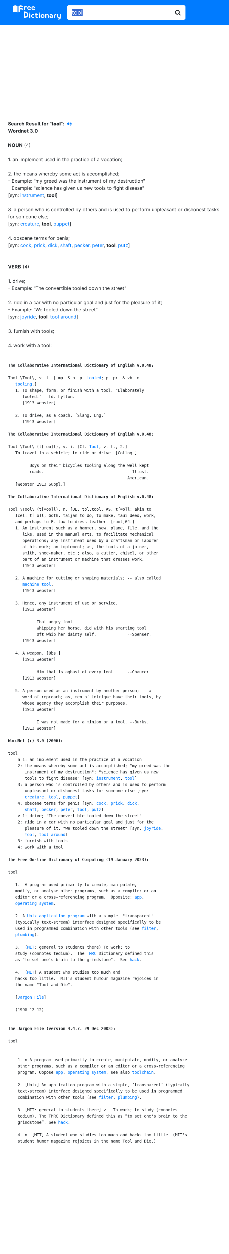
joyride (28, 317)
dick (53, 245)
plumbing (24, 934)
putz (123, 245)
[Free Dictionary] (37, 12)
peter (98, 245)
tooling (23, 384)
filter (149, 928)
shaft (66, 245)
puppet (61, 224)
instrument (32, 195)
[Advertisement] (114, 68)
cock (25, 245)
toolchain (143, 1072)
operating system (34, 903)
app (138, 897)
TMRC (91, 953)
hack (134, 959)
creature (29, 224)
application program (61, 915)
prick (39, 245)
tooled (94, 377)
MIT (30, 947)
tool (129, 778)
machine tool (36, 584)
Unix (32, 915)
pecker (81, 245)
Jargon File (31, 997)
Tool (94, 446)
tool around (63, 317)
